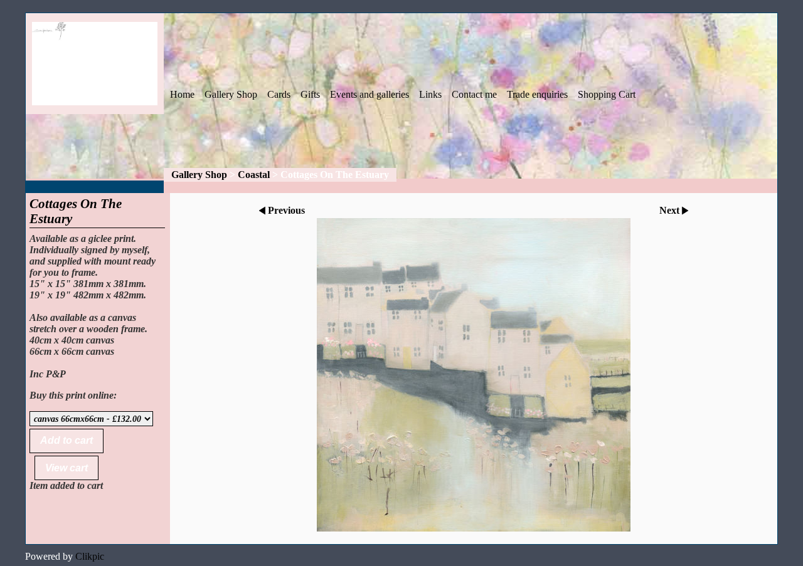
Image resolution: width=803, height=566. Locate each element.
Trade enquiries (537, 94)
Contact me (474, 94)
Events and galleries (369, 94)
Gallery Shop (231, 94)
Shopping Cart (606, 94)
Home (182, 94)
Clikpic (89, 556)
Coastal (254, 174)
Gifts (310, 94)
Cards (278, 94)
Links (430, 94)
